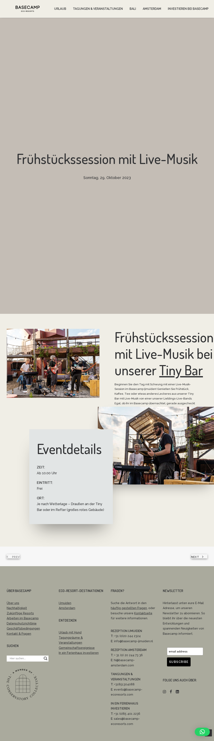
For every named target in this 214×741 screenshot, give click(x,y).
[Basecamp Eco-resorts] (27, 9)
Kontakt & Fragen (19, 633)
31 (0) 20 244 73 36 (129, 655)
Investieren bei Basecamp (188, 8)
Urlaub (60, 8)
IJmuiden (65, 603)
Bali (133, 8)
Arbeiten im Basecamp (23, 618)
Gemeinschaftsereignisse (77, 648)
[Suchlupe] (45, 658)
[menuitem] (60, 9)
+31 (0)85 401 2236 (127, 713)
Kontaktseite (143, 613)
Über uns (13, 603)
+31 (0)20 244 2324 (127, 636)
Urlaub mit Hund (70, 632)
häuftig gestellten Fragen (129, 608)
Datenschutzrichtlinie (22, 623)
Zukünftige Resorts (20, 613)
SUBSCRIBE (179, 661)
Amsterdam (152, 8)
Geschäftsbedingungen (23, 628)
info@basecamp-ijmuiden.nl (133, 641)
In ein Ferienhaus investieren (79, 653)
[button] (164, 692)
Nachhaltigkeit (17, 608)
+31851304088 (124, 684)
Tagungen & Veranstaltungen (98, 8)
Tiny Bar (181, 370)
